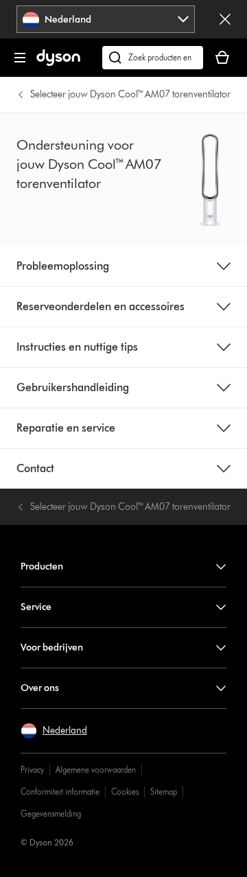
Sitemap (163, 791)
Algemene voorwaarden (96, 769)
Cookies (125, 791)
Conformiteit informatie (60, 791)
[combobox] (106, 19)
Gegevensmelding (51, 813)
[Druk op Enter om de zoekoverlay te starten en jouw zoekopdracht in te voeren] (152, 57)
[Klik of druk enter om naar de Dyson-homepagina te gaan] (58, 63)
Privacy (32, 769)
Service (36, 607)
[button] (54, 731)
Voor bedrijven (52, 647)
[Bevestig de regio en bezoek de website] (225, 19)
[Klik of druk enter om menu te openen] (20, 58)
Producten (42, 566)
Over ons (40, 688)
